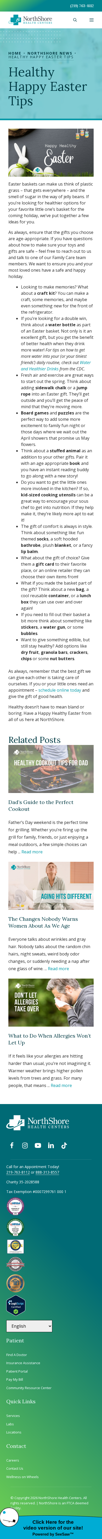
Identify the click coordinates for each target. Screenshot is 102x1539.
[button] (75, 20)
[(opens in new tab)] (15, 1270)
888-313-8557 (47, 1172)
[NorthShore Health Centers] (30, 20)
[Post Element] (51, 800)
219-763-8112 (18, 1172)
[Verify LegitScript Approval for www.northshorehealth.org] (15, 1314)
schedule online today (59, 690)
